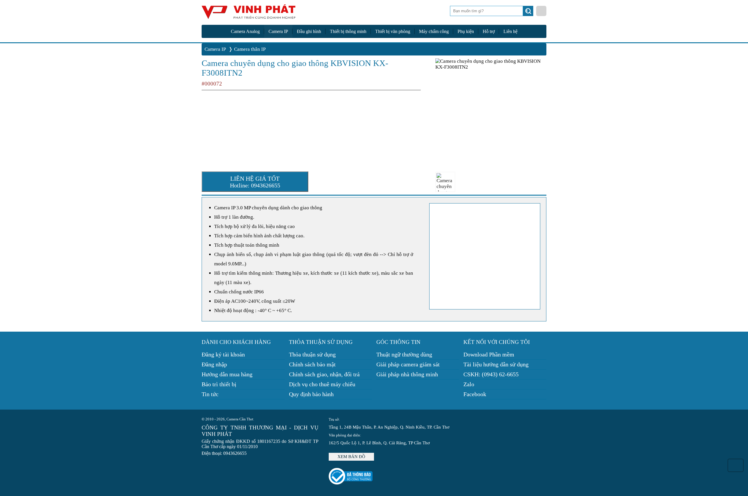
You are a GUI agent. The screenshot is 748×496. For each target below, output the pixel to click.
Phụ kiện (466, 31)
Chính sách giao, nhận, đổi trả (324, 374)
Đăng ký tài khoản (223, 354)
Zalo (468, 384)
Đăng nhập (214, 364)
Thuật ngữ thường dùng (404, 354)
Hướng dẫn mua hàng (227, 374)
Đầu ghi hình (309, 31)
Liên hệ (510, 31)
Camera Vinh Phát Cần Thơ (248, 14)
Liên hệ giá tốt (255, 182)
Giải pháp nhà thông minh (407, 374)
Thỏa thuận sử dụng (312, 354)
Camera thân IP (250, 49)
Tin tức (210, 394)
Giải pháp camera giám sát (408, 364)
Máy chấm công (434, 31)
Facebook (474, 394)
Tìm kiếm (528, 12)
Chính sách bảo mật (312, 364)
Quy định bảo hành (311, 394)
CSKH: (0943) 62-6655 (491, 374)
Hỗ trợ (489, 31)
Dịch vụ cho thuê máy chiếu (322, 384)
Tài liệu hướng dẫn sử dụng (496, 364)
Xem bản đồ (351, 456)
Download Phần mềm (488, 354)
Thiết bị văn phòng (392, 31)
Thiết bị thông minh (348, 31)
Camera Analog (245, 31)
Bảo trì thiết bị (219, 384)
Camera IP (278, 31)
